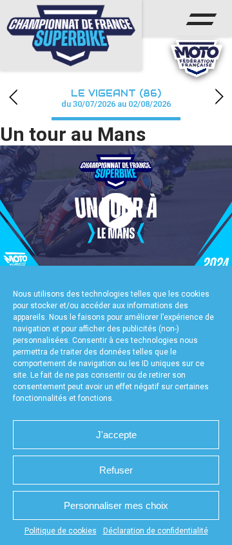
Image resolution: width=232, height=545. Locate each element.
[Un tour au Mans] (116, 210)
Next (219, 97)
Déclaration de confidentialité (155, 530)
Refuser (116, 470)
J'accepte (116, 434)
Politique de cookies (60, 530)
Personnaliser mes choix (116, 505)
